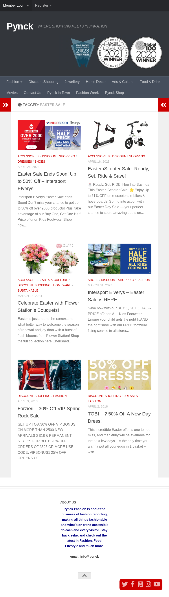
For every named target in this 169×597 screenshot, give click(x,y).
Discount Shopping (44, 82)
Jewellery (72, 82)
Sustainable (28, 290)
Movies (12, 93)
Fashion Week (87, 93)
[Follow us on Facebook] (133, 584)
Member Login (14, 5)
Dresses (25, 161)
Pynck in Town (58, 93)
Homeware (62, 285)
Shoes (40, 161)
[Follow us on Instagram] (148, 584)
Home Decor (96, 82)
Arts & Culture (123, 82)
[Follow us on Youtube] (156, 584)
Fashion (12, 82)
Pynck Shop (114, 93)
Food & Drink (150, 82)
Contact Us (32, 93)
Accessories (28, 156)
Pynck (20, 26)
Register (41, 5)
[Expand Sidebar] (5, 105)
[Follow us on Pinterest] (141, 584)
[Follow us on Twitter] (125, 584)
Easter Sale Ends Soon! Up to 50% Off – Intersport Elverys (47, 181)
